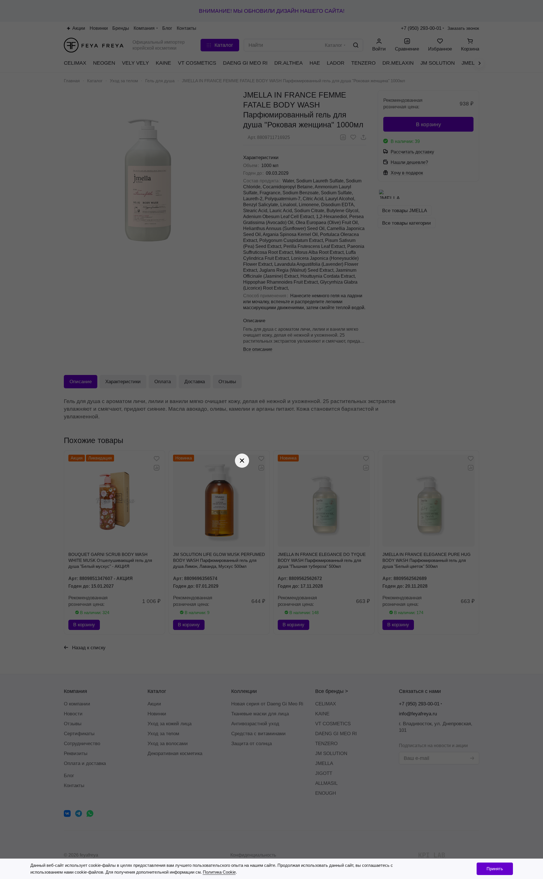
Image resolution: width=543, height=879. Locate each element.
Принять (495, 868)
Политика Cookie (219, 872)
